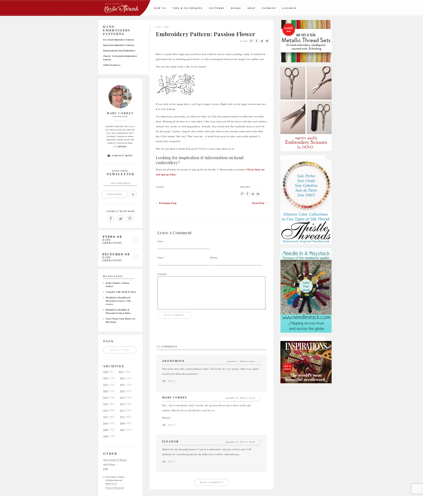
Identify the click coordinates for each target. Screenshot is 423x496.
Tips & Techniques (188, 8)
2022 (105, 384)
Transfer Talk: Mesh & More (121, 291)
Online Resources (111, 65)
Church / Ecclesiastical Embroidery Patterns (120, 58)
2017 (122, 397)
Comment (162, 274)
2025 (121, 372)
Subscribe (114, 194)
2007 (122, 430)
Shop (251, 8)
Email (160, 257)
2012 (105, 417)
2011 (122, 417)
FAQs (105, 468)
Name (160, 241)
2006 (105, 436)
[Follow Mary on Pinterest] (130, 218)
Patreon (268, 8)
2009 (122, 423)
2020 (105, 391)
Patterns (216, 8)
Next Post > (259, 203)
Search (290, 8)
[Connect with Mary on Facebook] (110, 218)
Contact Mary (122, 156)
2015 (122, 404)
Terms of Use (111, 483)
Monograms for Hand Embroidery (119, 50)
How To (160, 8)
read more (122, 146)
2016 (105, 404)
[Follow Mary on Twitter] (120, 218)
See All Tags (120, 350)
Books (236, 8)
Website (213, 257)
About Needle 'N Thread (114, 459)
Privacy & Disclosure (115, 487)
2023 (122, 378)
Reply (171, 381)
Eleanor (170, 441)
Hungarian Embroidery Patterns (118, 45)
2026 (105, 372)
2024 (105, 378)
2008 (105, 430)
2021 (122, 384)
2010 (105, 423)
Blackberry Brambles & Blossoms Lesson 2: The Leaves (118, 300)
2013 (122, 410)
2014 (105, 410)
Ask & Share (109, 464)
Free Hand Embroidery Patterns (118, 39)
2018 (105, 397)
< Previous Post (166, 203)
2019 (122, 391)
